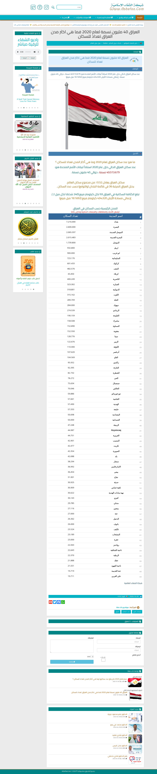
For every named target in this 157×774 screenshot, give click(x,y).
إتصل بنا (64, 17)
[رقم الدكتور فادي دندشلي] (135, 759)
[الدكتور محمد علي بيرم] (135, 728)
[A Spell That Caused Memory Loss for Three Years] (28, 82)
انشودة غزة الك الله (28, 135)
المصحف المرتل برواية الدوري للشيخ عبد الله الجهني (28, 181)
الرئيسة (139, 17)
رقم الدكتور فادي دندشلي (117, 756)
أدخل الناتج (136, 655)
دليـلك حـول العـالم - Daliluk (112, 43)
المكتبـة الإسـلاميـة (104, 17)
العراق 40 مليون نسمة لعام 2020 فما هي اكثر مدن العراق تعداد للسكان (94, 59)
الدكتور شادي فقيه (119, 735)
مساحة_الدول (137, 611)
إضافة (71, 661)
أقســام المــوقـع (125, 17)
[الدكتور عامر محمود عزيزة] (135, 717)
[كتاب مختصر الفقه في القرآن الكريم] (28, 266)
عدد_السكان (126, 611)
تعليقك (91, 638)
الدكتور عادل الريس (120, 746)
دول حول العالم (95, 43)
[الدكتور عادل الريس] (135, 749)
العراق (117, 611)
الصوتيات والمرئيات (82, 17)
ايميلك (137, 646)
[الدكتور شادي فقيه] (135, 738)
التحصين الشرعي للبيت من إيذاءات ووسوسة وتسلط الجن (100, 24)
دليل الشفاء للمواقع (130, 43)
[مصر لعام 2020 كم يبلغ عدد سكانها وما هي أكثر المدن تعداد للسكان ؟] (135, 682)
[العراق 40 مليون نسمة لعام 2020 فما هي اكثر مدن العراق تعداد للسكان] (135, 696)
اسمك (138, 638)
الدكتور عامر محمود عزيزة (117, 714)
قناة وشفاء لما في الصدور (30, 24)
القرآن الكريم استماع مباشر (28, 239)
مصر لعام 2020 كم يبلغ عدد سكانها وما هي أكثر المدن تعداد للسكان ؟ (100, 679)
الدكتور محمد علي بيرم (118, 725)
